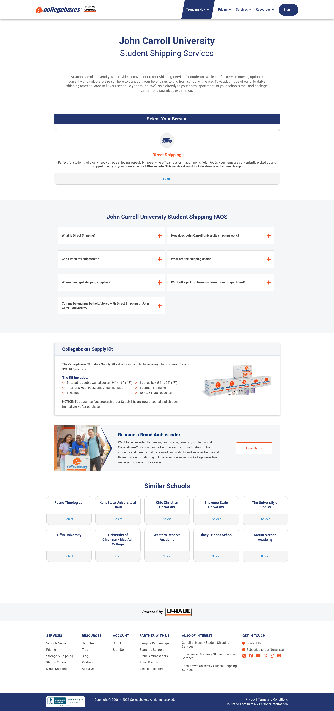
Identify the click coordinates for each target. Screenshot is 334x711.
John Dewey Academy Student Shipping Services (209, 656)
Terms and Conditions (273, 699)
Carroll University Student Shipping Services (205, 644)
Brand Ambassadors (153, 656)
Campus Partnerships (154, 643)
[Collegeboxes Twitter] (267, 656)
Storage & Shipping (59, 656)
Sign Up (118, 650)
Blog (85, 656)
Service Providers (151, 669)
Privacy (250, 699)
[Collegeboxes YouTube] (259, 656)
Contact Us (254, 643)
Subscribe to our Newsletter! (265, 650)
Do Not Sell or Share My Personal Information (257, 704)
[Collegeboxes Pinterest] (280, 656)
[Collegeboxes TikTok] (274, 656)
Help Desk (89, 643)
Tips (85, 650)
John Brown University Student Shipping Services (209, 668)
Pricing (223, 9)
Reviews (87, 662)
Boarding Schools (151, 650)
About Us (88, 669)
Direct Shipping (56, 669)
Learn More (254, 448)
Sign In (288, 10)
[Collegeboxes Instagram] (245, 656)
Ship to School (56, 662)
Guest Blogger (149, 662)
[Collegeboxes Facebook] (252, 656)
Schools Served (57, 643)
